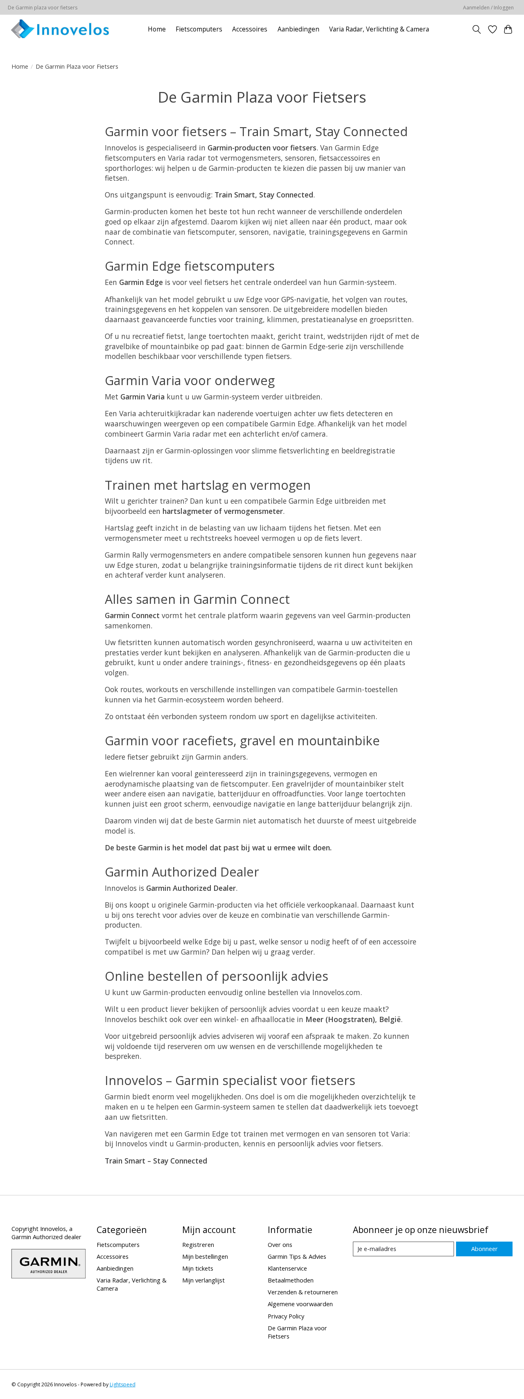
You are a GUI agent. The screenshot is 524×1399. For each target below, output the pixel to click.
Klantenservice (287, 1268)
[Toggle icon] (476, 29)
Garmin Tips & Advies (297, 1256)
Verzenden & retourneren (303, 1292)
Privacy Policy (286, 1316)
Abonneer (484, 1248)
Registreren (198, 1244)
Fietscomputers (199, 29)
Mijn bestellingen (205, 1256)
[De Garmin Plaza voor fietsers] (60, 29)
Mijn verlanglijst (203, 1280)
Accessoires (249, 29)
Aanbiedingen (298, 29)
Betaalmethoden (291, 1280)
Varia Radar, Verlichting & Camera (379, 29)
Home (157, 29)
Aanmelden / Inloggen (488, 7)
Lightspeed (123, 1384)
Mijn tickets (197, 1268)
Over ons (280, 1244)
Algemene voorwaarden (300, 1304)
